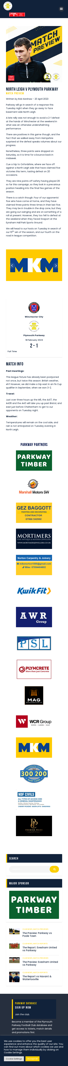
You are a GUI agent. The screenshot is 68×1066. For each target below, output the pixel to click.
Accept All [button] (32, 1058)
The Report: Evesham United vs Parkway (39, 949)
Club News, (27, 929)
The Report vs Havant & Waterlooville (36, 978)
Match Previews (40, 929)
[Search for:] (34, 869)
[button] (12, 265)
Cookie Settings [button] (14, 1058)
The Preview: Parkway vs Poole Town (37, 935)
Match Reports (40, 943)
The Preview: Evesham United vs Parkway (40, 964)
